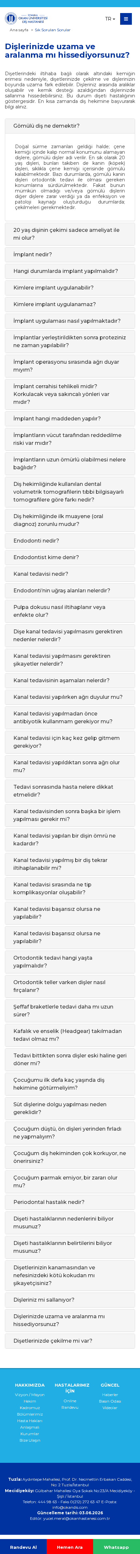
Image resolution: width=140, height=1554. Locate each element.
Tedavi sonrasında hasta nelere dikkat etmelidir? (63, 791)
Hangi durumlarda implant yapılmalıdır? (65, 271)
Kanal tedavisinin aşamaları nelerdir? (61, 680)
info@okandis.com (70, 1507)
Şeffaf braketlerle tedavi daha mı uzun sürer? (63, 1011)
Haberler (110, 1394)
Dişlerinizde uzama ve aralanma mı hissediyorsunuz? (59, 1320)
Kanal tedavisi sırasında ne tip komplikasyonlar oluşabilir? (52, 889)
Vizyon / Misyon (30, 1394)
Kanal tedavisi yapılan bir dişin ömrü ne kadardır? (64, 840)
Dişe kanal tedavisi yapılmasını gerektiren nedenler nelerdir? (67, 636)
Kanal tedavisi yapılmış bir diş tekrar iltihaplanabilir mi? (60, 864)
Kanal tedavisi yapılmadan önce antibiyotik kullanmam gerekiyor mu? (63, 718)
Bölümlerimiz (30, 1414)
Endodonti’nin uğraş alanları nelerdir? (61, 590)
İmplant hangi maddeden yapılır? (57, 419)
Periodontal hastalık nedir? (49, 1202)
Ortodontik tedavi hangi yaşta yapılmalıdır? (52, 962)
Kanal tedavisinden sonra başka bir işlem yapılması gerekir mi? (66, 815)
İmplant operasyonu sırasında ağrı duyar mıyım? (66, 366)
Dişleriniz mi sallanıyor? (44, 1300)
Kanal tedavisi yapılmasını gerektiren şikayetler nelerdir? (61, 660)
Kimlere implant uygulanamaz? (54, 304)
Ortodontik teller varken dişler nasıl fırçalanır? (59, 986)
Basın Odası (110, 1401)
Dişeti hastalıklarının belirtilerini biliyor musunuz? (62, 1247)
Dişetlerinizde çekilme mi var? (52, 1341)
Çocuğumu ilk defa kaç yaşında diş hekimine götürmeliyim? (59, 1084)
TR (108, 19)
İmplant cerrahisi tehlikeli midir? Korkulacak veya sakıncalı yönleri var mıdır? (61, 394)
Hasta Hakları (29, 1420)
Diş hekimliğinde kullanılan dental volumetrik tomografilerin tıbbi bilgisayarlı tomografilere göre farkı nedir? (68, 492)
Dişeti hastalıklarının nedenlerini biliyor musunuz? (63, 1223)
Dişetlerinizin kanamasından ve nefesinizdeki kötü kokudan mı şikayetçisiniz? (54, 1275)
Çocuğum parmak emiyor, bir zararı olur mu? (65, 1182)
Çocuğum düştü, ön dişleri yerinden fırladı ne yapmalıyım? (67, 1133)
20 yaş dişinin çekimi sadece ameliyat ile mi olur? (66, 234)
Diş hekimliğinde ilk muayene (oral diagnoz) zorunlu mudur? (58, 520)
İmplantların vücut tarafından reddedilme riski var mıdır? (67, 439)
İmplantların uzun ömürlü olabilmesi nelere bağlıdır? (69, 464)
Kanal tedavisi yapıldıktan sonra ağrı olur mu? (66, 766)
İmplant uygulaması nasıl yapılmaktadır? (67, 321)
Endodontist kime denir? (46, 557)
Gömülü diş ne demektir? (46, 126)
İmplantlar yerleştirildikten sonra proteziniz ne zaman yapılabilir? (69, 341)
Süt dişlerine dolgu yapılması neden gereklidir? (59, 1108)
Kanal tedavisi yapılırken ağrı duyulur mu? (68, 697)
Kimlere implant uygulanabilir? (53, 288)
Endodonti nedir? (36, 541)
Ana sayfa (19, 29)
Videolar (110, 1407)
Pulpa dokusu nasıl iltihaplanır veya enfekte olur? (59, 611)
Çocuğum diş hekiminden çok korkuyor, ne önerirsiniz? (69, 1157)
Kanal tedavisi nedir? (40, 574)
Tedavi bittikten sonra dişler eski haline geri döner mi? (70, 1059)
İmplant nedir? (32, 254)
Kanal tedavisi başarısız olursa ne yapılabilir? (56, 913)
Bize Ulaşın (30, 1440)
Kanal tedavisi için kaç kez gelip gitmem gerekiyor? (66, 742)
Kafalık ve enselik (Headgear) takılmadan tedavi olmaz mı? (67, 1035)
